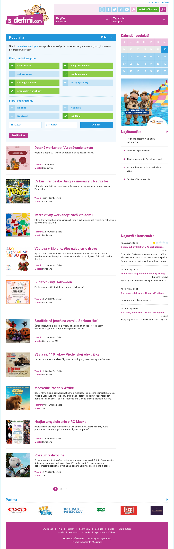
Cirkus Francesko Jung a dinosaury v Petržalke (71, 181)
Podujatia (33, 46)
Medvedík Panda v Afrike (54, 388)
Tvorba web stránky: (87, 542)
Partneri (70, 529)
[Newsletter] (127, 9)
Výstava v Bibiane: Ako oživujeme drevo (65, 249)
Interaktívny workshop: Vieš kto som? (63, 215)
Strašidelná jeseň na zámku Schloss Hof (66, 321)
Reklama (73, 532)
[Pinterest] (121, 9)
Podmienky (84, 529)
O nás (61, 532)
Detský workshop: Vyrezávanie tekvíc (63, 148)
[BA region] (144, 102)
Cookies (99, 529)
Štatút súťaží (125, 529)
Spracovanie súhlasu (105, 532)
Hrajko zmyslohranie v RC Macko (60, 422)
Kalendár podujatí (135, 36)
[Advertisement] (144, 208)
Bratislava (22, 46)
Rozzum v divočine (49, 455)
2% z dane (48, 529)
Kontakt (86, 532)
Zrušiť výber (19, 135)
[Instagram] (102, 9)
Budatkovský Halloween (53, 282)
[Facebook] (108, 9)
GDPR (111, 529)
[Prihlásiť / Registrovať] (133, 9)
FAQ (60, 529)
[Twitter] (114, 9)
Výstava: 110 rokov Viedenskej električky (66, 354)
